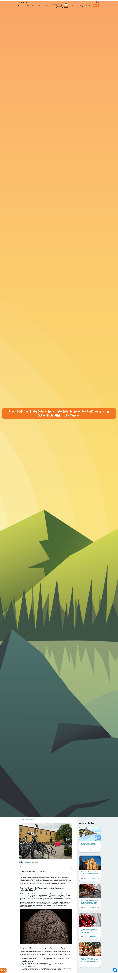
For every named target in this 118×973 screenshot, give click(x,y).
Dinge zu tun (32, 819)
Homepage (21, 819)
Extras (40, 6)
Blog (81, 6)
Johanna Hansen (27, 862)
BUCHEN (96, 5)
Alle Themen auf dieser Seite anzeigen (33, 871)
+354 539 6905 (23, 2)
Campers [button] (20, 6)
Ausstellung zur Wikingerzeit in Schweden (43, 953)
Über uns (74, 6)
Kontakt (88, 6)
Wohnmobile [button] (30, 6)
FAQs (47, 6)
